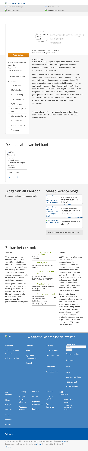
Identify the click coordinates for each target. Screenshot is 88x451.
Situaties (29, 345)
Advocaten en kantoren (44, 50)
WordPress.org (72, 386)
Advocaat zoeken (12, 358)
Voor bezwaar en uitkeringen (15, 7)
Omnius (8, 419)
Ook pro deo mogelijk (13, 10)
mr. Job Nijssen (13, 160)
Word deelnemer (52, 355)
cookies (63, 441)
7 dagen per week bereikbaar (56, 10)
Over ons (49, 345)
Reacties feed (71, 381)
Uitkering (9, 345)
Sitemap (8, 447)
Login (68, 372)
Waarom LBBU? (52, 350)
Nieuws (8, 409)
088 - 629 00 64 (17, 76)
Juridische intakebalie (63, 393)
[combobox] (76, 346)
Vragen (8, 414)
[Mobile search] (76, 3)
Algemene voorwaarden (31, 357)
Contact (29, 363)
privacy (38, 444)
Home (34, 50)
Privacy (29, 350)
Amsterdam (56, 50)
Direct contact (18, 54)
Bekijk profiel (13, 177)
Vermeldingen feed (73, 376)
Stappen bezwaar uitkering (12, 352)
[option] (17, 166)
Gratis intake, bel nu (53, 7)
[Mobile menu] (80, 3)
